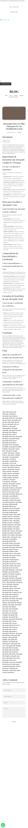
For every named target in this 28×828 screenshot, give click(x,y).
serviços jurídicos (8, 672)
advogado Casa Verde (9, 463)
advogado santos (7, 588)
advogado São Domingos (10, 594)
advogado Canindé (14, 455)
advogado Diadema (8, 488)
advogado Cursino (14, 484)
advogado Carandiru (9, 459)
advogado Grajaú (7, 500)
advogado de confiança (9, 486)
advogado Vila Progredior (10, 650)
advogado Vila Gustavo (9, 629)
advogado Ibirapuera (9, 506)
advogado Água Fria (8, 418)
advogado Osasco (15, 555)
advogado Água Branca (9, 416)
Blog (10, 95)
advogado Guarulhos (15, 502)
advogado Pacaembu (9, 557)
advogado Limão (7, 543)
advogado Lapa (16, 537)
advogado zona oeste (9, 660)
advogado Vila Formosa (9, 627)
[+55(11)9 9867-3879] (3, 758)
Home (6, 95)
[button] (3, 825)
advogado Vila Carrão (9, 621)
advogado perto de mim (10, 568)
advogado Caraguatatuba (10, 457)
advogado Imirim (14, 510)
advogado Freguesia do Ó (10, 498)
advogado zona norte (13, 658)
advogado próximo (8, 578)
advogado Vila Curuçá (9, 623)
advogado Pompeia (14, 574)
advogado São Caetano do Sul (12, 592)
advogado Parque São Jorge (11, 566)
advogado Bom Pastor (9, 440)
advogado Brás (7, 445)
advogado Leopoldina (9, 539)
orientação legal (14, 670)
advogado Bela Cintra (9, 434)
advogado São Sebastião (10, 609)
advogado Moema (12, 549)
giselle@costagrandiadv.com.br (11, 761)
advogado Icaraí (7, 508)
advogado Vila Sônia (8, 654)
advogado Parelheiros (9, 562)
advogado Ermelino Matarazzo (12, 494)
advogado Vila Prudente (10, 652)
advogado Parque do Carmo (11, 564)
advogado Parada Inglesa (10, 559)
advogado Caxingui (8, 465)
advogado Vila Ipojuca (9, 631)
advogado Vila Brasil (15, 619)
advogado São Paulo (14, 605)
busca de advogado (13, 664)
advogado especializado (10, 496)
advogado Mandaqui (12, 545)
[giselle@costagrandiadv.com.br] (3, 761)
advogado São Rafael (9, 607)
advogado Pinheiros (8, 570)
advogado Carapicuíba (9, 461)
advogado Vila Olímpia (13, 646)
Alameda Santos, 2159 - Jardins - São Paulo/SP (13, 754)
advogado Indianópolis (9, 512)
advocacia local (11, 412)
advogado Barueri (15, 430)
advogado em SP (13, 492)
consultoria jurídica (8, 666)
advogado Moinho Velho (10, 551)
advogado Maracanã (8, 547)
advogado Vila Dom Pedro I (11, 625)
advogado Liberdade (9, 541)
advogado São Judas (8, 598)
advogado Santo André (9, 586)
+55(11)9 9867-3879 (9, 757)
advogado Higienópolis (10, 504)
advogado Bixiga (14, 438)
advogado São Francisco (10, 596)
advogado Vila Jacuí (8, 633)
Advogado (15, 95)
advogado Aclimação (9, 414)
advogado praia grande (9, 576)
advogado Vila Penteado (10, 648)
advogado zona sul (8, 662)
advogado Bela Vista (8, 436)
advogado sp (6, 613)
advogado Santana (12, 584)
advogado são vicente (9, 611)
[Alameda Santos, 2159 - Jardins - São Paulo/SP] (3, 754)
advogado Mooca (7, 553)
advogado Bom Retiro (9, 443)
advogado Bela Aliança (9, 432)
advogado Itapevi (7, 514)
